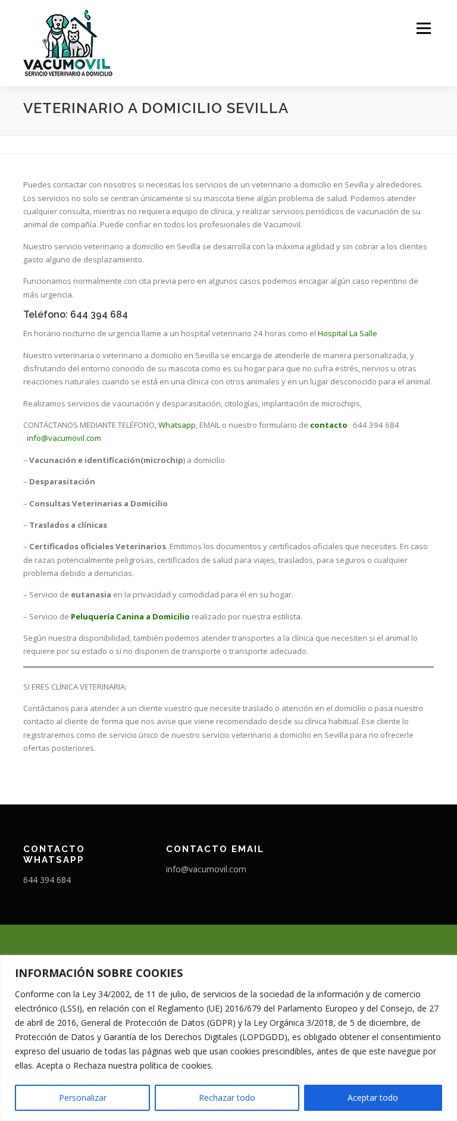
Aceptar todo (373, 1097)
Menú (423, 28)
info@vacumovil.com (64, 438)
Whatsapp (177, 424)
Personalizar (83, 1097)
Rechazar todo (227, 1097)
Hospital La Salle (347, 333)
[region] (228, 1038)
